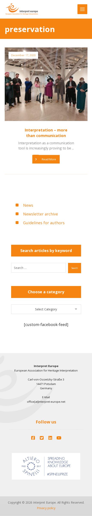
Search (74, 268)
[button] (33, 438)
